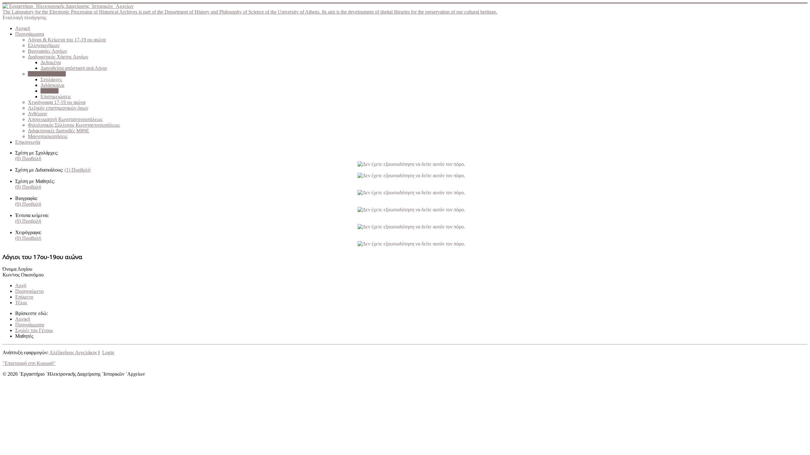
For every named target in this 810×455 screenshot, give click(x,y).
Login (108, 352)
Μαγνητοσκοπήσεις (47, 136)
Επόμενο (24, 297)
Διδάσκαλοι (52, 85)
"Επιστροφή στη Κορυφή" (29, 363)
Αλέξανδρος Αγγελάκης (73, 352)
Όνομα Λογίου (17, 269)
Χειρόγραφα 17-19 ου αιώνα (56, 102)
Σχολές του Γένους (47, 73)
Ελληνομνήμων (43, 45)
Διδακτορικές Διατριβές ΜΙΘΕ (58, 130)
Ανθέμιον (37, 113)
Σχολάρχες (51, 79)
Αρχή (20, 285)
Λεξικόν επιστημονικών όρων (58, 108)
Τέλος (21, 302)
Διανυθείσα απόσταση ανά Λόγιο (73, 68)
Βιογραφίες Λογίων (47, 51)
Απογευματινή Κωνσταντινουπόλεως (65, 119)
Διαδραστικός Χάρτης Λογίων (58, 56)
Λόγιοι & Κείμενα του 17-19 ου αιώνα (67, 39)
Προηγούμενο (29, 291)
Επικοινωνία (27, 142)
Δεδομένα (50, 62)
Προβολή (28, 158)
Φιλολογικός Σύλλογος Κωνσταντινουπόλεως (74, 125)
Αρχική (22, 28)
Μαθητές (49, 91)
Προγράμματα (29, 34)
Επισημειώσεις (55, 96)
